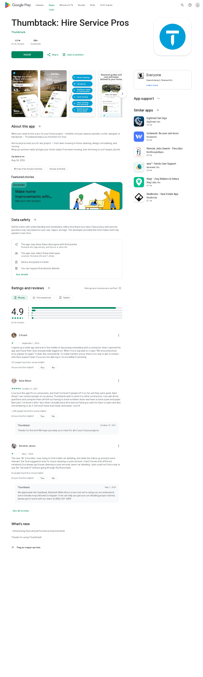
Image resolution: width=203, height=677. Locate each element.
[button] (24, 93)
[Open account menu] (197, 5)
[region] (74, 42)
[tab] (39, 5)
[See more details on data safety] (22, 274)
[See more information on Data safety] (35, 220)
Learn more (152, 85)
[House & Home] (57, 168)
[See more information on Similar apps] (157, 110)
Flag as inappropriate (25, 547)
